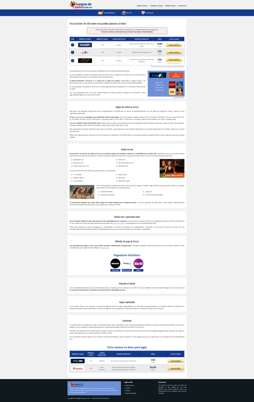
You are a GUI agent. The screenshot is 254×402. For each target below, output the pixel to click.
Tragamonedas (109, 13)
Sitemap (127, 390)
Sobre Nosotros (129, 385)
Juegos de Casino (142, 5)
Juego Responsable (130, 393)
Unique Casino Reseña (174, 63)
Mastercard (105, 248)
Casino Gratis (182, 5)
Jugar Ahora (174, 45)
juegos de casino (119, 223)
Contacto (127, 388)
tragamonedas (79, 117)
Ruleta (129, 13)
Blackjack (149, 13)
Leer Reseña (175, 361)
